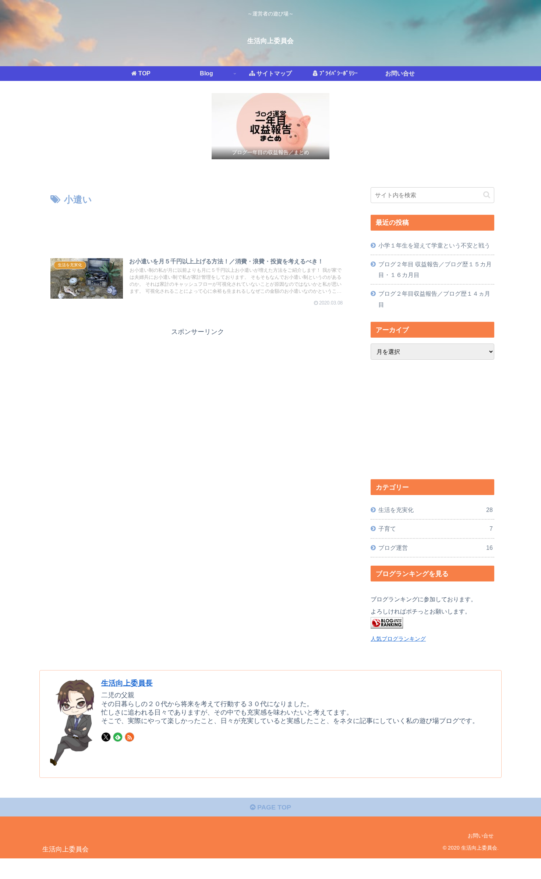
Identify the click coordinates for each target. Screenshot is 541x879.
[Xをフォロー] (106, 737)
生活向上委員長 (127, 683)
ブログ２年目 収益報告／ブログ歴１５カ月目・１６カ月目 (435, 269)
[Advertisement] (197, 227)
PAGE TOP (273, 807)
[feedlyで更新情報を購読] (118, 737)
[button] (486, 195)
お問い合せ (481, 836)
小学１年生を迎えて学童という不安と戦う (434, 245)
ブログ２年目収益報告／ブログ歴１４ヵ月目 (434, 298)
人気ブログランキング (398, 639)
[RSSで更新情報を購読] (129, 737)
